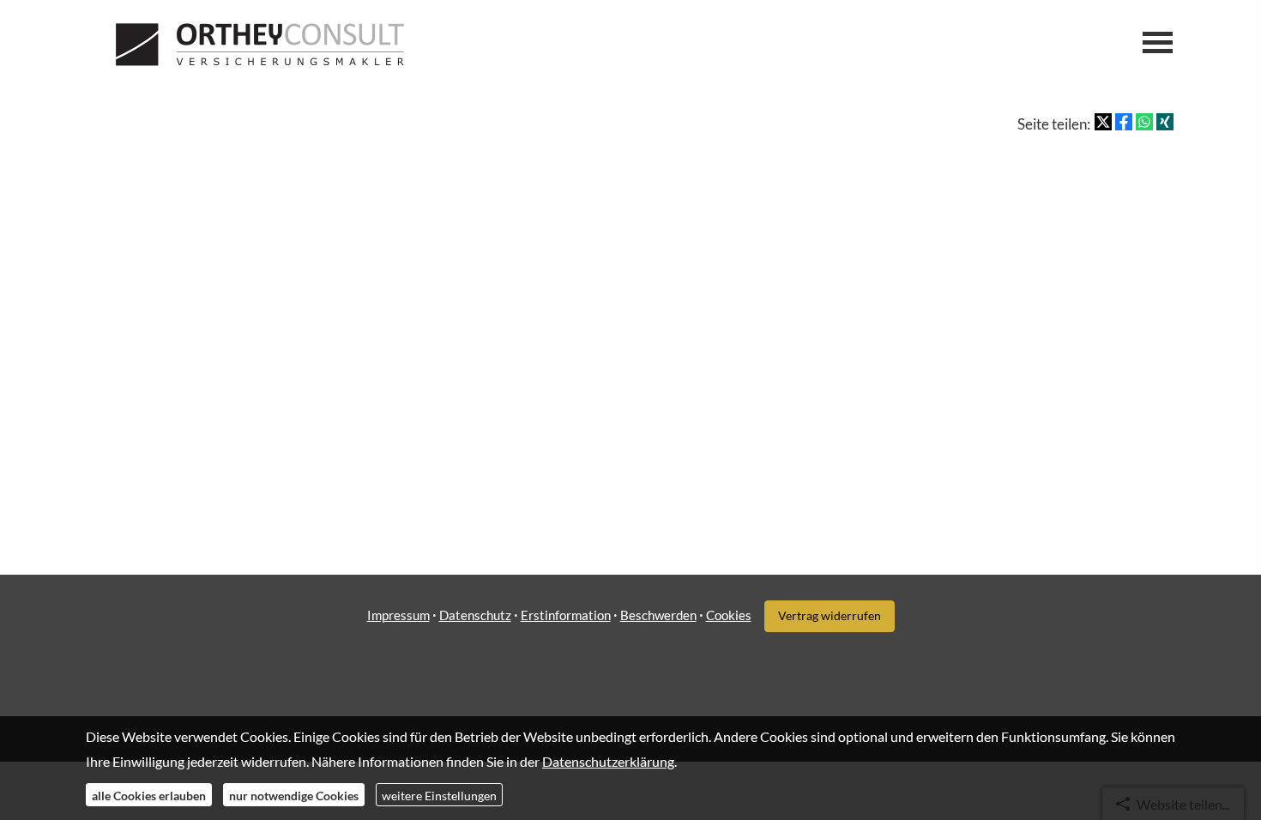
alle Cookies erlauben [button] (149, 794)
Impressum (398, 615)
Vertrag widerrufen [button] (829, 616)
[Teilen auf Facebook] (1123, 121)
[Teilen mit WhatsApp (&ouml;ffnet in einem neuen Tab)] (1144, 121)
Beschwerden (658, 615)
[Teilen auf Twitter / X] (1103, 121)
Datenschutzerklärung (608, 760)
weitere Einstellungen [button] (439, 794)
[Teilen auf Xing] (1165, 121)
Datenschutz (475, 615)
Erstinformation (566, 615)
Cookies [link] (728, 615)
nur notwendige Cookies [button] (294, 794)
